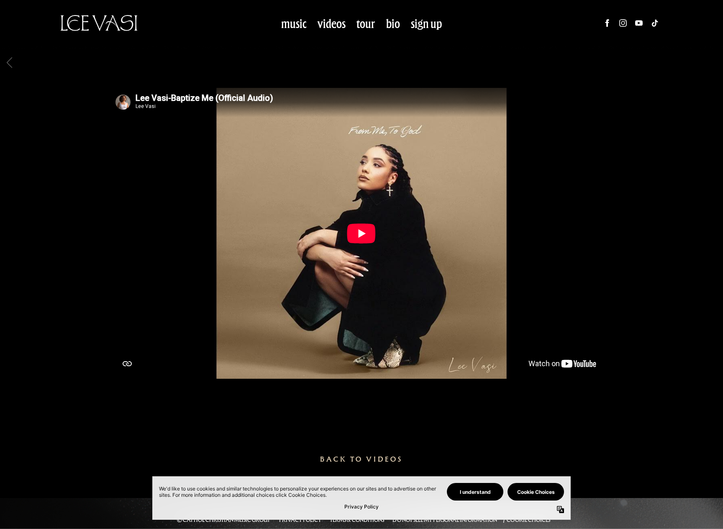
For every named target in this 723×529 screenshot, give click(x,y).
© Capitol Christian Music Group (224, 519)
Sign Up (426, 23)
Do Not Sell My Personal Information (444, 519)
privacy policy (300, 519)
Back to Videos (361, 459)
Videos (332, 23)
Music (294, 23)
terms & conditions (357, 519)
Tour (365, 23)
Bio (393, 23)
